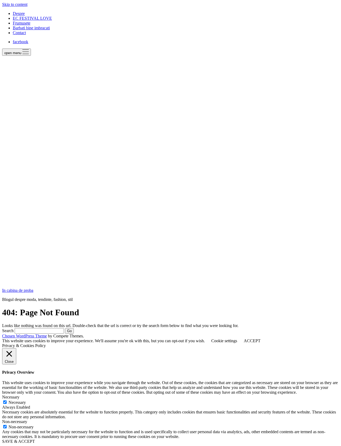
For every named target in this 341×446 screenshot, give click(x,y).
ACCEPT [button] (252, 341)
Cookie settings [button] (224, 341)
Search (8, 330)
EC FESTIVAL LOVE (32, 18)
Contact (19, 32)
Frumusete (21, 23)
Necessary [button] (10, 397)
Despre (19, 13)
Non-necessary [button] (14, 421)
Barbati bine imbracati (31, 28)
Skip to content (14, 4)
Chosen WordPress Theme (24, 336)
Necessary (17, 402)
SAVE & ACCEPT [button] (18, 441)
